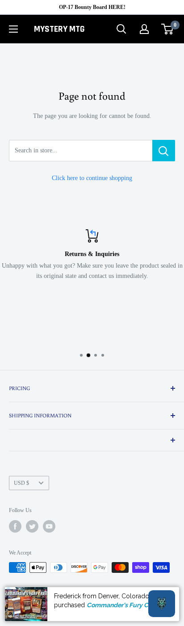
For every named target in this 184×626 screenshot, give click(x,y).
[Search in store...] (163, 150)
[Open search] (121, 29)
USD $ (21, 483)
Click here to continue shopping (92, 178)
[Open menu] (13, 29)
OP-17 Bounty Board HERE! (92, 7)
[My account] (144, 29)
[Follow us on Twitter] (32, 526)
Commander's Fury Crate (123, 605)
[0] (167, 29)
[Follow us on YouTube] (49, 526)
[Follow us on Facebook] (15, 526)
